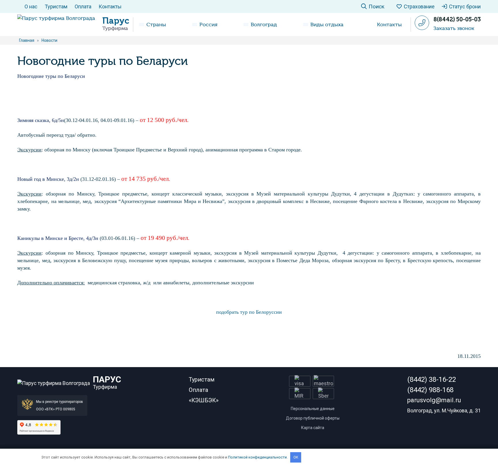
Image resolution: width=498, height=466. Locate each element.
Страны (156, 24)
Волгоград (264, 24)
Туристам (56, 6)
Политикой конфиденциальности (257, 457)
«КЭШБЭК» (203, 400)
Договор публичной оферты (312, 418)
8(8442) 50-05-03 (457, 19)
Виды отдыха (327, 24)
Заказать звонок (453, 28)
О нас (30, 6)
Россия (208, 24)
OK (295, 457)
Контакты (110, 6)
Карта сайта (312, 427)
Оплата (83, 6)
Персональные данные (313, 408)
